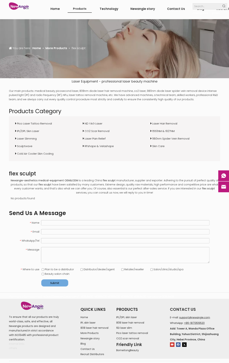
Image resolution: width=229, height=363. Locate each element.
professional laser (116, 81)
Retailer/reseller (134, 269)
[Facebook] (178, 344)
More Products (90, 333)
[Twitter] (184, 344)
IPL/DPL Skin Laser (28, 131)
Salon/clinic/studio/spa (168, 269)
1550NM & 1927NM (163, 131)
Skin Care (158, 146)
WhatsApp (176, 323)
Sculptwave (24, 146)
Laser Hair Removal (164, 123)
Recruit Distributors (92, 354)
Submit (54, 283)
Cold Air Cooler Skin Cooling (35, 153)
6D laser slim (124, 328)
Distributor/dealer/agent (99, 269)
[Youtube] (172, 344)
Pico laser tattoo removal (132, 333)
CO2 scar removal (127, 338)
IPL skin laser (88, 322)
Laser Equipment (85, 81)
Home (84, 317)
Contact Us (88, 349)
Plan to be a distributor (59, 269)
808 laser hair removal (94, 328)
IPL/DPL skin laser (126, 317)
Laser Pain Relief (95, 138)
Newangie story (90, 338)
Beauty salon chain (56, 274)
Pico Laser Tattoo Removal (34, 123)
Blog (83, 343)
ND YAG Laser (93, 123)
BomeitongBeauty (127, 350)
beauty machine (144, 81)
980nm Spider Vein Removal (170, 138)
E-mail (174, 317)
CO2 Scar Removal (97, 131)
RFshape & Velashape (99, 146)
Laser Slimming (27, 138)
